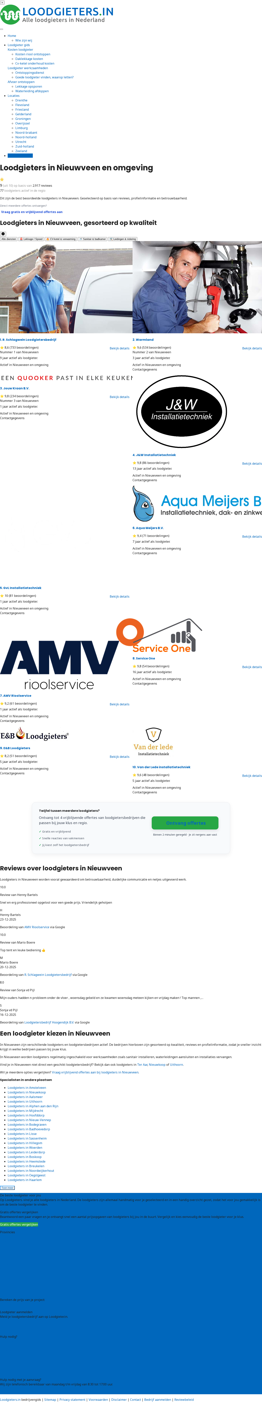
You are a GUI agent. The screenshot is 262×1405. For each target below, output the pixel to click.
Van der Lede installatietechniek (161, 767)
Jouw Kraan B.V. (14, 388)
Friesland (22, 109)
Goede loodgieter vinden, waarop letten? (44, 77)
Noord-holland (25, 137)
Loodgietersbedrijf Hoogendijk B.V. (49, 1022)
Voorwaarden (98, 1400)
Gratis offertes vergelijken (19, 1224)
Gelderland (23, 114)
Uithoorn (176, 1064)
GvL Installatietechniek (20, 588)
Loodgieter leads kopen (17, 1324)
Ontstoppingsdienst (29, 72)
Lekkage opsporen (28, 86)
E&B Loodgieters (15, 748)
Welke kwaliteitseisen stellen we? (24, 1350)
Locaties (14, 96)
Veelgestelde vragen (14, 1367)
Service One (144, 658)
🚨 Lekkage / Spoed (31, 239)
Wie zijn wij (23, 40)
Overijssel (22, 123)
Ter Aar (142, 1064)
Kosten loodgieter (20, 49)
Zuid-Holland (9, 1283)
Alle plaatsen (9, 1292)
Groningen (23, 119)
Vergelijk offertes (20, 155)
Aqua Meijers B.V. (148, 528)
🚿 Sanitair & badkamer (92, 239)
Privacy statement (72, 1400)
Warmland (143, 340)
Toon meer (7, 1187)
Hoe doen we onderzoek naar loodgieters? (30, 1355)
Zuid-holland (24, 146)
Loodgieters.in (10, 1400)
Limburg (21, 128)
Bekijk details (119, 348)
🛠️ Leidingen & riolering (123, 239)
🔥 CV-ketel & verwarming (60, 239)
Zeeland (21, 151)
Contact (5, 1372)
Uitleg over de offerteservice (20, 1341)
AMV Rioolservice (15, 695)
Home (12, 36)
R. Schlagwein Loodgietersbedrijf (28, 340)
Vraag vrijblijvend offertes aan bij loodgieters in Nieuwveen (95, 1072)
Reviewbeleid (184, 1400)
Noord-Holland (10, 1273)
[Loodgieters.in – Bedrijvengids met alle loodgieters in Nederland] (57, 23)
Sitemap (50, 1400)
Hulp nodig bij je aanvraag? (20, 1346)
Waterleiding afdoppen (32, 91)
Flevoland (22, 105)
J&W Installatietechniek (154, 455)
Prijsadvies (8, 1304)
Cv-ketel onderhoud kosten (34, 63)
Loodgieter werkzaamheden (28, 68)
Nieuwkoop (157, 1064)
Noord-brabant (26, 132)
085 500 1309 (9, 1392)
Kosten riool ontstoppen (32, 54)
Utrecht (20, 142)
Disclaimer (119, 1400)
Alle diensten (9, 239)
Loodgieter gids (19, 45)
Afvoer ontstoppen (21, 82)
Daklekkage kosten (29, 59)
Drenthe (21, 100)
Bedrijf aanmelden (13, 1329)
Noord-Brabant (11, 1269)
